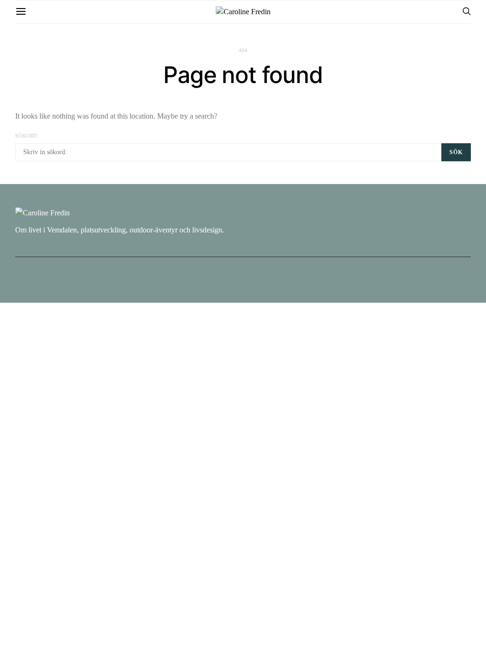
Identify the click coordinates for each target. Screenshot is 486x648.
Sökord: (27, 136)
